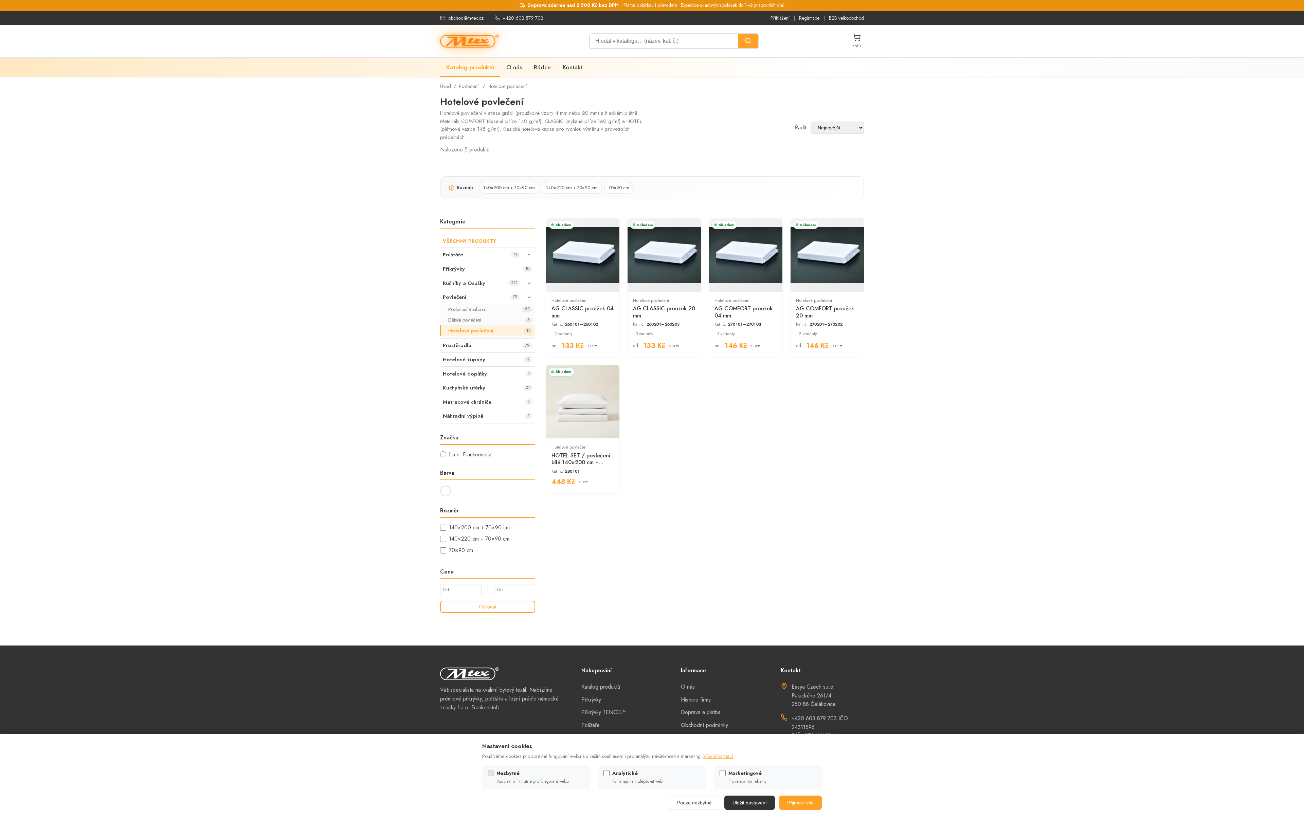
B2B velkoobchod (846, 18)
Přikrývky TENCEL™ (604, 712)
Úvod (445, 86)
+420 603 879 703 (523, 18)
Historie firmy (696, 700)
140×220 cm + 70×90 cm (572, 187)
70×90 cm (619, 187)
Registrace (809, 18)
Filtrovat (487, 607)
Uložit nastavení (749, 802)
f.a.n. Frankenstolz (470, 454)
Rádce (542, 67)
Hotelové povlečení (507, 86)
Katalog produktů (470, 67)
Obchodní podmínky (704, 725)
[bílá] (445, 491)
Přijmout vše (800, 802)
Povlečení (468, 86)
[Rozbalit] (529, 255)
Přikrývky (591, 700)
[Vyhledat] (748, 41)
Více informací (718, 756)
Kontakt (573, 67)
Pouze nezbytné (694, 802)
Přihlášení (780, 18)
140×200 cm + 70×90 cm (509, 187)
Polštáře (590, 725)
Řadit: (801, 127)
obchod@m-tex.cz (466, 18)
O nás (514, 67)
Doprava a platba (701, 712)
